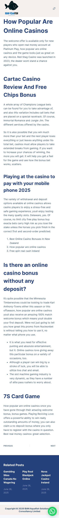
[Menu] (54, 8)
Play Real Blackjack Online (27, 475)
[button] (52, 511)
